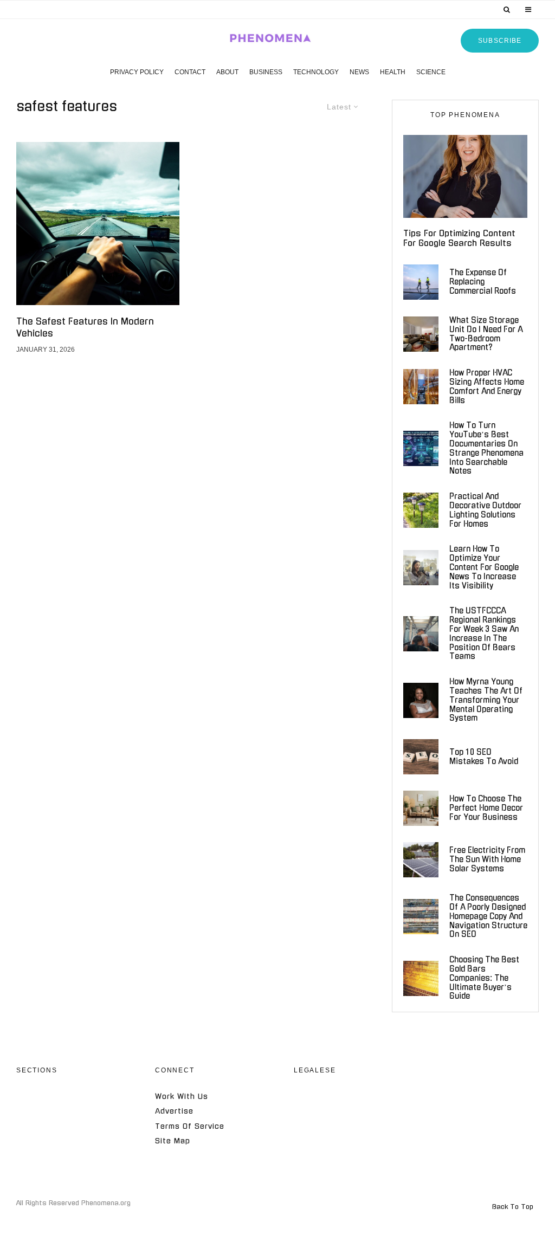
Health (392, 72)
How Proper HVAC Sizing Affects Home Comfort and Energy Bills (486, 386)
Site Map (172, 1141)
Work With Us (181, 1096)
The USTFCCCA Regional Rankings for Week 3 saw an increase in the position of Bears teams (484, 633)
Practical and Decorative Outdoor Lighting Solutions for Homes (485, 510)
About (227, 72)
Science (431, 72)
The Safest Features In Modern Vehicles (85, 327)
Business (265, 72)
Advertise (174, 1111)
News (359, 72)
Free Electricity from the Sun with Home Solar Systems (487, 859)
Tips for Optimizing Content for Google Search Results (459, 238)
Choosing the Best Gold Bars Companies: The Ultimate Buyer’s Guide (484, 978)
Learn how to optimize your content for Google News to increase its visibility (484, 567)
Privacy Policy (137, 72)
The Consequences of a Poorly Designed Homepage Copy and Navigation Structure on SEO (488, 916)
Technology (316, 72)
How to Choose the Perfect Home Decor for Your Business (486, 808)
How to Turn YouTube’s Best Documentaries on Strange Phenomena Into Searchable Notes (486, 448)
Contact (190, 72)
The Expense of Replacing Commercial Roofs (482, 282)
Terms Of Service (189, 1126)
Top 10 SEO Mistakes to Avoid (483, 756)
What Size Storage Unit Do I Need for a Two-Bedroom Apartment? (485, 333)
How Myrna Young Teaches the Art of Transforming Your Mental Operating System (485, 700)
